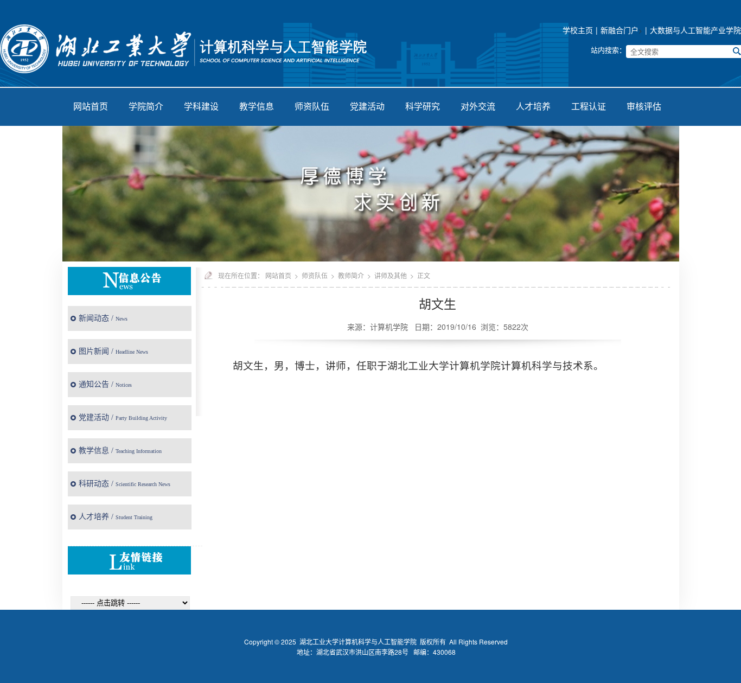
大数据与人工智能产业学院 (695, 29)
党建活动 (367, 106)
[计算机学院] (187, 46)
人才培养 (533, 106)
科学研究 (422, 106)
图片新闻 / (113, 351)
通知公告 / (105, 384)
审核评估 (644, 106)
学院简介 (146, 106)
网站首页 (90, 106)
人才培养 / (115, 517)
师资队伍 (312, 106)
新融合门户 (619, 29)
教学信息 (256, 106)
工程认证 (588, 106)
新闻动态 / (103, 318)
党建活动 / (123, 417)
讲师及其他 (390, 275)
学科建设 (201, 106)
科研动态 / (124, 484)
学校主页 (578, 29)
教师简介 (351, 275)
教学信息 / (120, 450)
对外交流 (478, 106)
